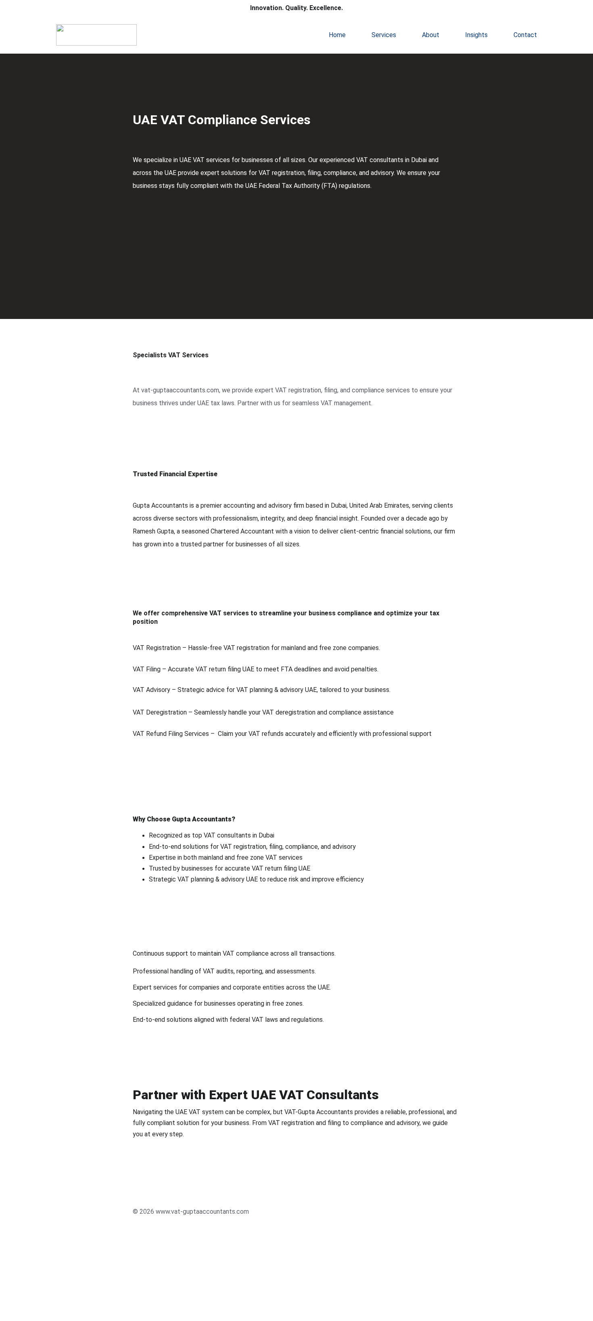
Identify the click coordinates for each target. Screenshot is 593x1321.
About (430, 35)
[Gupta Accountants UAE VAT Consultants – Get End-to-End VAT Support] (172, 1200)
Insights (476, 35)
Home (337, 35)
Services (384, 35)
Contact (525, 35)
